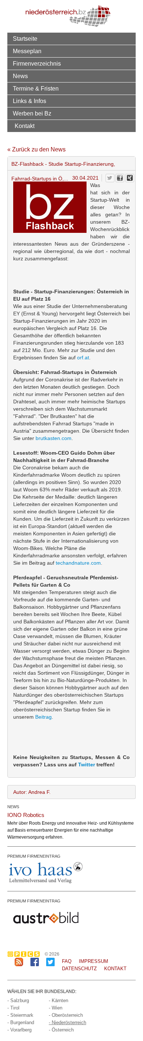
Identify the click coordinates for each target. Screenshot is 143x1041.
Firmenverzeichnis (37, 63)
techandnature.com (78, 563)
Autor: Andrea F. (32, 792)
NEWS (13, 806)
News (20, 76)
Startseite (25, 38)
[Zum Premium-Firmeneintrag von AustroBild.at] (45, 917)
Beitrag (43, 717)
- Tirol (13, 1008)
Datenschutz (79, 968)
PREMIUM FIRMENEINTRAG (33, 856)
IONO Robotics (25, 815)
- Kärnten (58, 1000)
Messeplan (27, 51)
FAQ (67, 961)
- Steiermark (20, 1015)
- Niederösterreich (67, 1022)
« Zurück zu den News (36, 149)
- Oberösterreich (66, 1015)
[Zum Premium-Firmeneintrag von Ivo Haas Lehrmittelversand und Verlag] (45, 872)
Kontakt (24, 125)
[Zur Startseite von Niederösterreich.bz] (68, 16)
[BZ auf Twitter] (50, 961)
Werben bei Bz (32, 113)
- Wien (55, 1008)
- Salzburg (18, 1000)
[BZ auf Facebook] (34, 961)
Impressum (93, 961)
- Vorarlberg (19, 1030)
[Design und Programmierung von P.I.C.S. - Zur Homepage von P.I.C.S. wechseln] (25, 954)
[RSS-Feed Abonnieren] (19, 961)
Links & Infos (29, 101)
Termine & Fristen (36, 88)
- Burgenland (20, 1022)
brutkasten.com (54, 438)
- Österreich (61, 1030)
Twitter (86, 764)
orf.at (83, 357)
